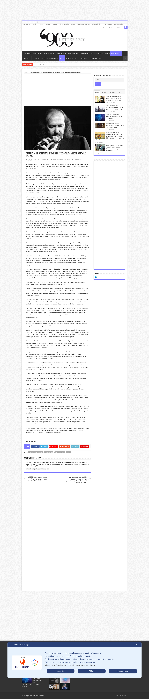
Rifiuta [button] (91, 671)
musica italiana (59, 452)
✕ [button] (137, 645)
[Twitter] (110, 27)
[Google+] (106, 27)
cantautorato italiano (35, 452)
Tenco (69, 452)
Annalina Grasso (32, 159)
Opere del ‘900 (37, 53)
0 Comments (77, 159)
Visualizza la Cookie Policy (56, 665)
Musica (64, 159)
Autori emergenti (73, 53)
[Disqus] (57, 510)
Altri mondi (83, 58)
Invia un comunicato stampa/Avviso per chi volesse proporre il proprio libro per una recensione (85, 24)
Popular (104, 92)
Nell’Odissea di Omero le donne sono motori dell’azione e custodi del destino (115, 125)
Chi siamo (40, 24)
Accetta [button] (60, 671)
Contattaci (48, 24)
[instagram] (114, 27)
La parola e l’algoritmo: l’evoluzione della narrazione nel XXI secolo (114, 116)
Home (55, 24)
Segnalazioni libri (61, 53)
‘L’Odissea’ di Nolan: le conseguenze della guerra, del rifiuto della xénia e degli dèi (114, 107)
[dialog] (75, 660)
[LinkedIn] (112, 27)
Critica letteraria (84, 53)
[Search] (126, 27)
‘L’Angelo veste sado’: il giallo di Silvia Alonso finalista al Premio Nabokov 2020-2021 (37, 479)
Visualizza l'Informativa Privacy (81, 665)
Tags (119, 92)
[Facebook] (107, 27)
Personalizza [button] (122, 671)
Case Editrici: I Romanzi (29, 24)
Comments (112, 92)
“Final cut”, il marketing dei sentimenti (44, 65)
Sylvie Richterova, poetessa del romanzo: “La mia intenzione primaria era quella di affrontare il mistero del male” (76, 479)
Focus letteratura (116, 53)
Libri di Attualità (118, 24)
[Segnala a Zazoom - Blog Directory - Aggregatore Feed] (96, 277)
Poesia (62, 58)
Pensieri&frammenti (52, 58)
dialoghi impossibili (97, 53)
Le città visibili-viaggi (38, 58)
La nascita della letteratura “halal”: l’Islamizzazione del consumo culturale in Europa (114, 98)
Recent (97, 92)
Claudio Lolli (49, 452)
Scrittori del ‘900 (49, 53)
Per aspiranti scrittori (96, 58)
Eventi (106, 53)
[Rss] (103, 27)
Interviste (26, 58)
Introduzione (27, 53)
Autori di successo (71, 58)
